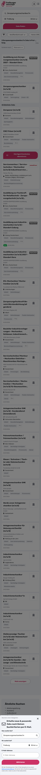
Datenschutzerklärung (8, 769)
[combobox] (19, 735)
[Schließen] (37, 719)
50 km (33, 745)
